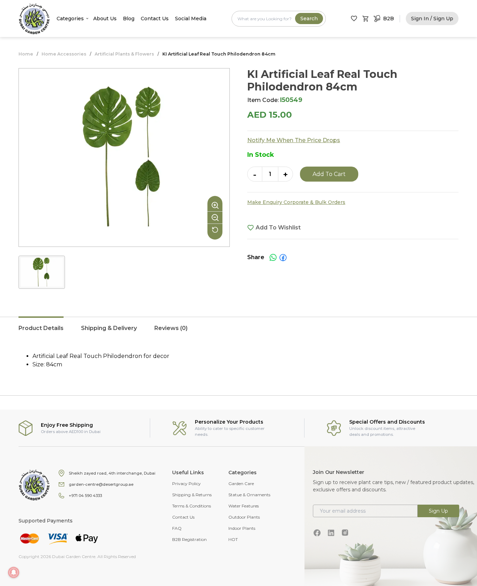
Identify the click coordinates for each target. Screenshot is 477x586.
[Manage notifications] (13, 572)
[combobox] (279, 19)
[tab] (41, 331)
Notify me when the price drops (293, 140)
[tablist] (238, 331)
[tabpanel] (238, 360)
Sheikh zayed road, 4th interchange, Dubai (112, 473)
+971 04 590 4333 (85, 495)
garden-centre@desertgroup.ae (101, 484)
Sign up (438, 511)
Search (309, 18)
